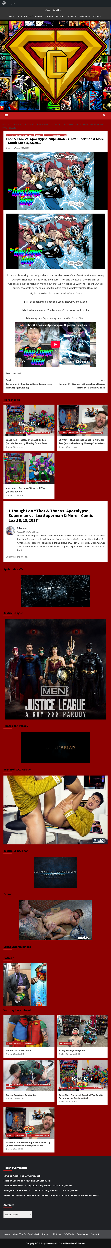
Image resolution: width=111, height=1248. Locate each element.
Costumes (18, 1043)
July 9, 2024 (19, 495)
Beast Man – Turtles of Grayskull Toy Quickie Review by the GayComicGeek (26, 441)
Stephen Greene (11, 1180)
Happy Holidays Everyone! (72, 1050)
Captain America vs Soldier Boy (21, 1095)
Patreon (49, 16)
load (19, 373)
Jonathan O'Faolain (13, 1195)
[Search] (104, 115)
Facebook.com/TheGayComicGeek (67, 301)
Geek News (84, 16)
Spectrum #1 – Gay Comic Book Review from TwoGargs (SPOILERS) (29, 384)
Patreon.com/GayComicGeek (65, 293)
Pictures (60, 16)
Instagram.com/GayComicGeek (67, 318)
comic (13, 373)
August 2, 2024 (20, 1098)
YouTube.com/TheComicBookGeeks (68, 309)
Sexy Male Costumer (42, 1085)
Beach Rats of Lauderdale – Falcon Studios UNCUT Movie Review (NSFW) (63, 1195)
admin (10, 148)
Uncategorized (65, 1043)
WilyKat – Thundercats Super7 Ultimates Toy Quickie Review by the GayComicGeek (82, 441)
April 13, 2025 (19, 1054)
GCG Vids (71, 16)
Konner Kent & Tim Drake (18, 1050)
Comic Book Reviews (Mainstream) (20, 135)
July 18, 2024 (73, 447)
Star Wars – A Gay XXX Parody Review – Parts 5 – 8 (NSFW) (42, 1185)
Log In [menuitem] (12, 3)
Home (11, 16)
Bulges (9, 1043)
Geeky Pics (29, 1043)
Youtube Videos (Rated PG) (55, 135)
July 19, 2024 (19, 447)
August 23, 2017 (22, 148)
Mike (19, 528)
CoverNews (65, 1243)
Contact (97, 16)
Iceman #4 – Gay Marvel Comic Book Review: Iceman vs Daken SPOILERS (82, 384)
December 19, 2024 (75, 1054)
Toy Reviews (20, 433)
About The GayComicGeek (29, 16)
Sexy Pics (10, 1088)
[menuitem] (4, 3)
